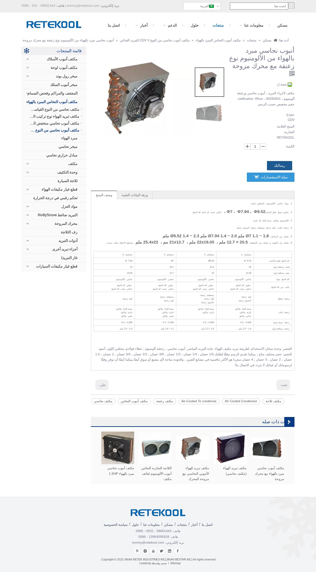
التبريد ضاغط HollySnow (57, 215)
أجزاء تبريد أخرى (64, 249)
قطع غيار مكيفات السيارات (56, 266)
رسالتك (279, 165)
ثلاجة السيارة (67, 181)
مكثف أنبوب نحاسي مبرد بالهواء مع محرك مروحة (269, 473)
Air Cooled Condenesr (241, 401)
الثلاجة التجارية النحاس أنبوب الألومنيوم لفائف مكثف (156, 473)
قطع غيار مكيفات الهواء (59, 189)
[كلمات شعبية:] (291, 6)
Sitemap (175, 563)
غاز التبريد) (69, 258)
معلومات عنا (151, 524)
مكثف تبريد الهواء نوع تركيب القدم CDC (53, 116)
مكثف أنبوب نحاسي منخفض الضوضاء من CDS (53, 123)
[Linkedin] (170, 551)
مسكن (168, 524)
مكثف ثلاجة (273, 401)
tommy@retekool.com (83, 5)
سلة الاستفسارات (274, 177)
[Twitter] (161, 551)
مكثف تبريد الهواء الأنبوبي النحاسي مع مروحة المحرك (196, 473)
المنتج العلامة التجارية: (285, 129)
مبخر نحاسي (68, 147)
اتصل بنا (207, 524)
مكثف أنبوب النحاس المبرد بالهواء (51, 102)
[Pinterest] (137, 551)
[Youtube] (153, 551)
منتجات (182, 524)
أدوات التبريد (68, 241)
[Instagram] (145, 551)
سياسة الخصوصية (116, 524)
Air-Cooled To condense (199, 401)
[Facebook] (178, 551)
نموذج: (290, 114)
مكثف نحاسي (103, 401)
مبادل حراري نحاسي (61, 155)
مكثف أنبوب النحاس (134, 401)
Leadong (145, 563)
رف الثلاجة (69, 232)
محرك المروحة (66, 223)
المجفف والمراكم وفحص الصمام (52, 93)
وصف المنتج (104, 195)
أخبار (194, 524)
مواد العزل (69, 206)
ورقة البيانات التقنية (135, 195)
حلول (135, 524)
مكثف (72, 164)
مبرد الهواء (69, 138)
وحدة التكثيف (67, 172)
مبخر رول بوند (66, 76)
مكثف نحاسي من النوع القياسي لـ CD (53, 109)
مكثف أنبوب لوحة (64, 68)
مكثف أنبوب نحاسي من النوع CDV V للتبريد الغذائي (53, 130)
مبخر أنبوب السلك (63, 85)
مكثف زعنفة (164, 401)
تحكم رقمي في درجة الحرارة (55, 198)
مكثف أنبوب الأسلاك (62, 59)
